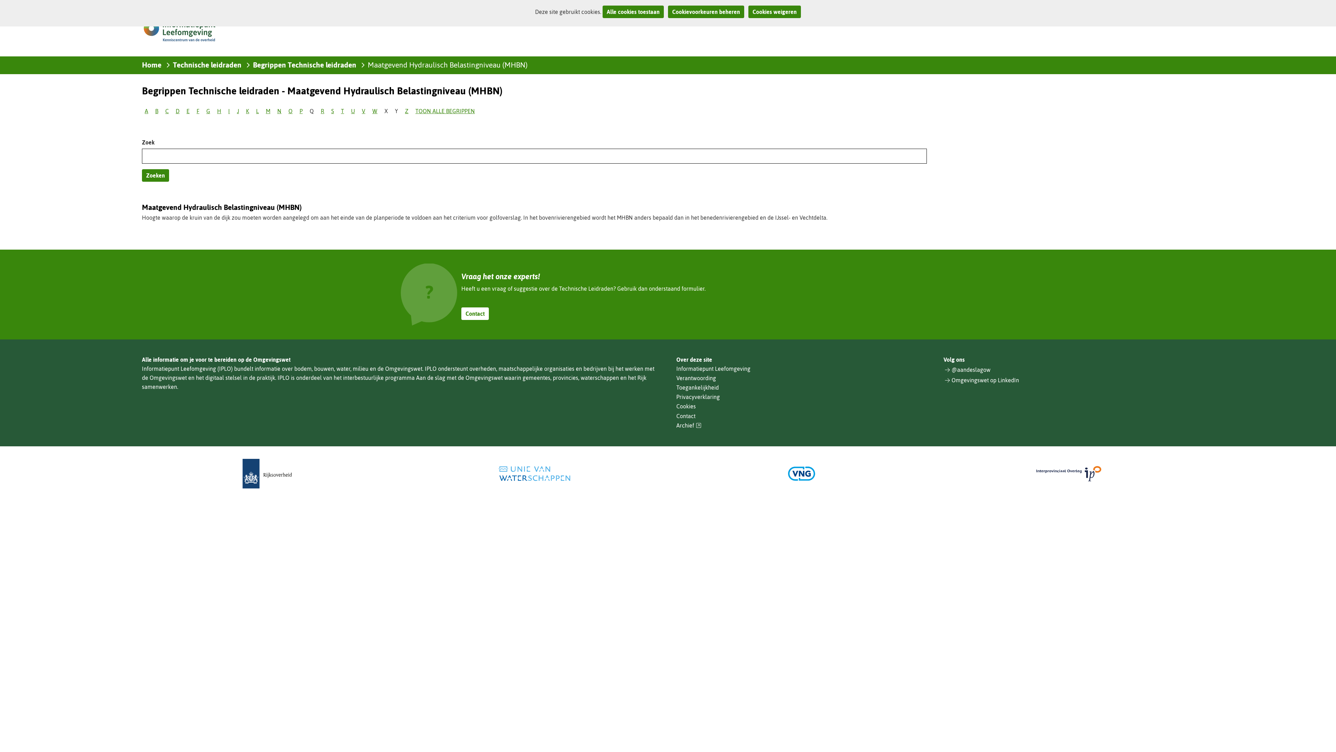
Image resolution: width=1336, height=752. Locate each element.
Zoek (148, 142)
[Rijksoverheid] (267, 473)
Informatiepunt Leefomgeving (713, 369)
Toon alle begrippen (445, 111)
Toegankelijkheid (697, 387)
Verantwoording (696, 378)
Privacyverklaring (698, 397)
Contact (475, 314)
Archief (688, 425)
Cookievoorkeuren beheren (706, 12)
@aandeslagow (971, 370)
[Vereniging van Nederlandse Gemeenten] (801, 473)
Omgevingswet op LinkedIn (985, 380)
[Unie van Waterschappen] (534, 473)
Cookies (686, 406)
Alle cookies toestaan (633, 12)
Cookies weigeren (775, 12)
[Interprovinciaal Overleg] (1068, 473)
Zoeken (155, 175)
